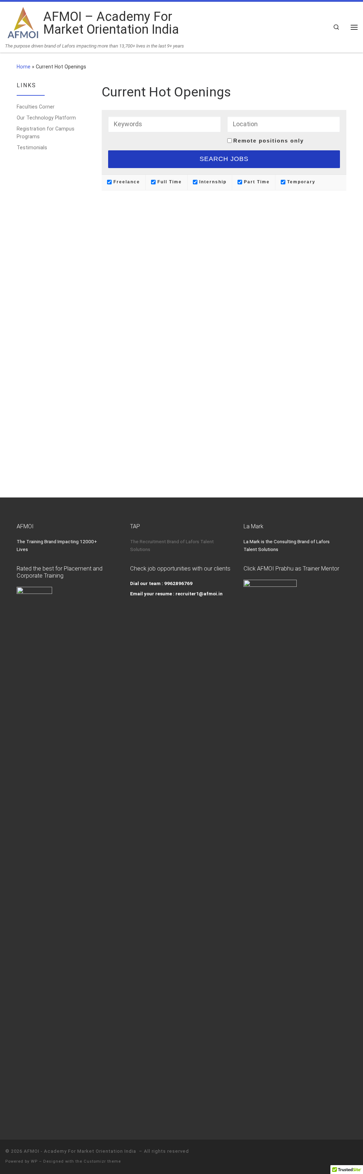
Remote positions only (268, 141)
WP (34, 1161)
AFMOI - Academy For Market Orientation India (81, 1151)
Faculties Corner (36, 107)
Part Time (256, 181)
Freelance (126, 181)
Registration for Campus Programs (45, 132)
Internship (212, 181)
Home (23, 66)
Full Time (169, 181)
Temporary (300, 181)
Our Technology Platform (46, 118)
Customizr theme (102, 1161)
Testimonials (32, 147)
